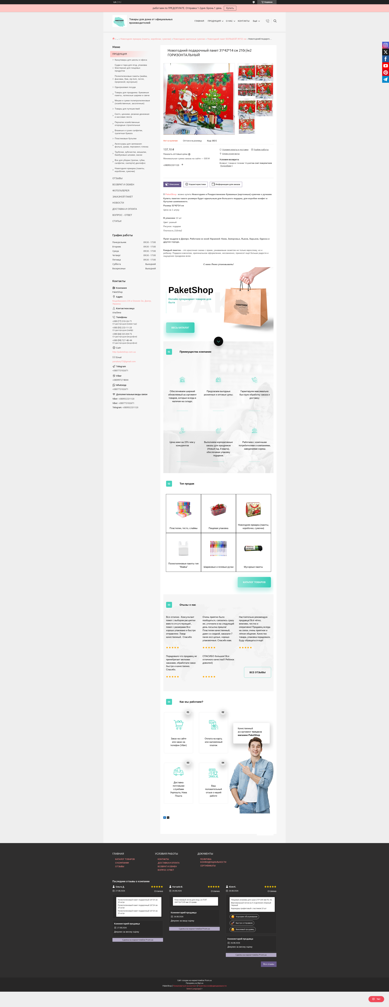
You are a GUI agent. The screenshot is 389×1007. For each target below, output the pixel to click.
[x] (168, 816)
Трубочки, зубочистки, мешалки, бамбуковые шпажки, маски (131, 153)
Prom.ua (208, 980)
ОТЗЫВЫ (117, 178)
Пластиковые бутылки (125, 138)
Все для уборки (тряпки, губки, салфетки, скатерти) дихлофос (130, 161)
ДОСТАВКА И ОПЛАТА (124, 209)
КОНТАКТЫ (243, 21)
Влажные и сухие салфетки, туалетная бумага (129, 131)
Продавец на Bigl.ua (194, 983)
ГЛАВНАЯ (199, 21)
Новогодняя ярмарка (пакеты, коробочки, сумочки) (145, 39)
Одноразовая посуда (125, 87)
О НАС (229, 21)
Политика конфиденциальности (212, 986)
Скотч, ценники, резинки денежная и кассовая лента (132, 115)
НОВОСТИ (118, 202)
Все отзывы (258, 672)
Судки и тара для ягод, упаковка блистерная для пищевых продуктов (131, 68)
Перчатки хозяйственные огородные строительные (127, 123)
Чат (378, 999)
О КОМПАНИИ (122, 863)
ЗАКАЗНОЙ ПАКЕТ (122, 196)
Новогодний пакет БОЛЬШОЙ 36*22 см (226, 39)
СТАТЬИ (116, 221)
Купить (230, 8)
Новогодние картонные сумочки (189, 39)
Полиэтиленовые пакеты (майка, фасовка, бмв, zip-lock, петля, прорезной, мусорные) (131, 79)
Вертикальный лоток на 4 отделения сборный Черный (251, 904)
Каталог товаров (254, 582)
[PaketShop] (119, 21)
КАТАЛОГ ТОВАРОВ (125, 859)
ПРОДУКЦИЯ (214, 21)
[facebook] (164, 816)
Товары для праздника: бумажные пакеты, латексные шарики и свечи (132, 94)
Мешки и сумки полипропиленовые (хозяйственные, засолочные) (132, 102)
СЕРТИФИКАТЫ (208, 865)
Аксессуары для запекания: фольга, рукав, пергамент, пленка (131, 145)
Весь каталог (180, 327)
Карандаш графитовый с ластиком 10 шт (249, 908)
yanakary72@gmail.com (124, 361)
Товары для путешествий (127, 108)
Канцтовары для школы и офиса (131, 60)
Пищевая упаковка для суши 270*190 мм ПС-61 (251, 900)
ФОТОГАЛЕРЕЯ (120, 190)
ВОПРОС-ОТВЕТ (166, 870)
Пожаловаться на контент (185, 986)
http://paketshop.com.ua (124, 352)
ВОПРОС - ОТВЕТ (122, 215)
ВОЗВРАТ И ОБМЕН (123, 184)
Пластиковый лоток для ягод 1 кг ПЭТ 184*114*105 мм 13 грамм (190, 901)
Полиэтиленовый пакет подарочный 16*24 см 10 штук (137, 901)
